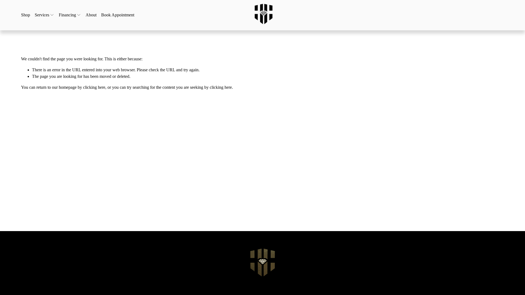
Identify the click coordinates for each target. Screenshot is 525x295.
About (91, 15)
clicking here (94, 87)
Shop (25, 15)
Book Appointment (117, 15)
